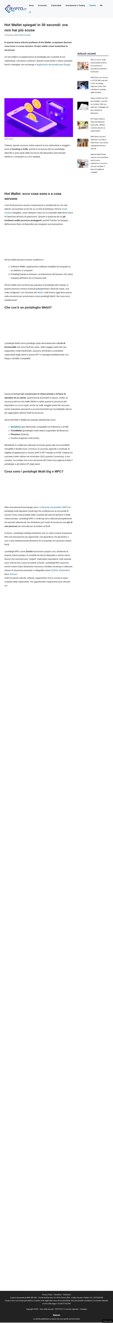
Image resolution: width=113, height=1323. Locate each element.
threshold (63, 570)
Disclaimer (58, 1295)
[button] (30, 12)
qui (5, 585)
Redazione (67, 1295)
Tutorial (92, 5)
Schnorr (13, 574)
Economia (42, 5)
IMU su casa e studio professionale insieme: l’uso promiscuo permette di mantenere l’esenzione (99, 66)
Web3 (40, 292)
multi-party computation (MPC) (54, 507)
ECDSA (54, 570)
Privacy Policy (47, 1295)
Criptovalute (56, 5)
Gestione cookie (107, 1321)
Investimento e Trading (75, 5)
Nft (101, 5)
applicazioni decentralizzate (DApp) (53, 64)
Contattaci (83, 1309)
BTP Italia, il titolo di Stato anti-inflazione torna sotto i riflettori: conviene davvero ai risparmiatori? (98, 125)
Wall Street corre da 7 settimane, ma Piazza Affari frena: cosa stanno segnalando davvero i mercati (99, 142)
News (31, 5)
